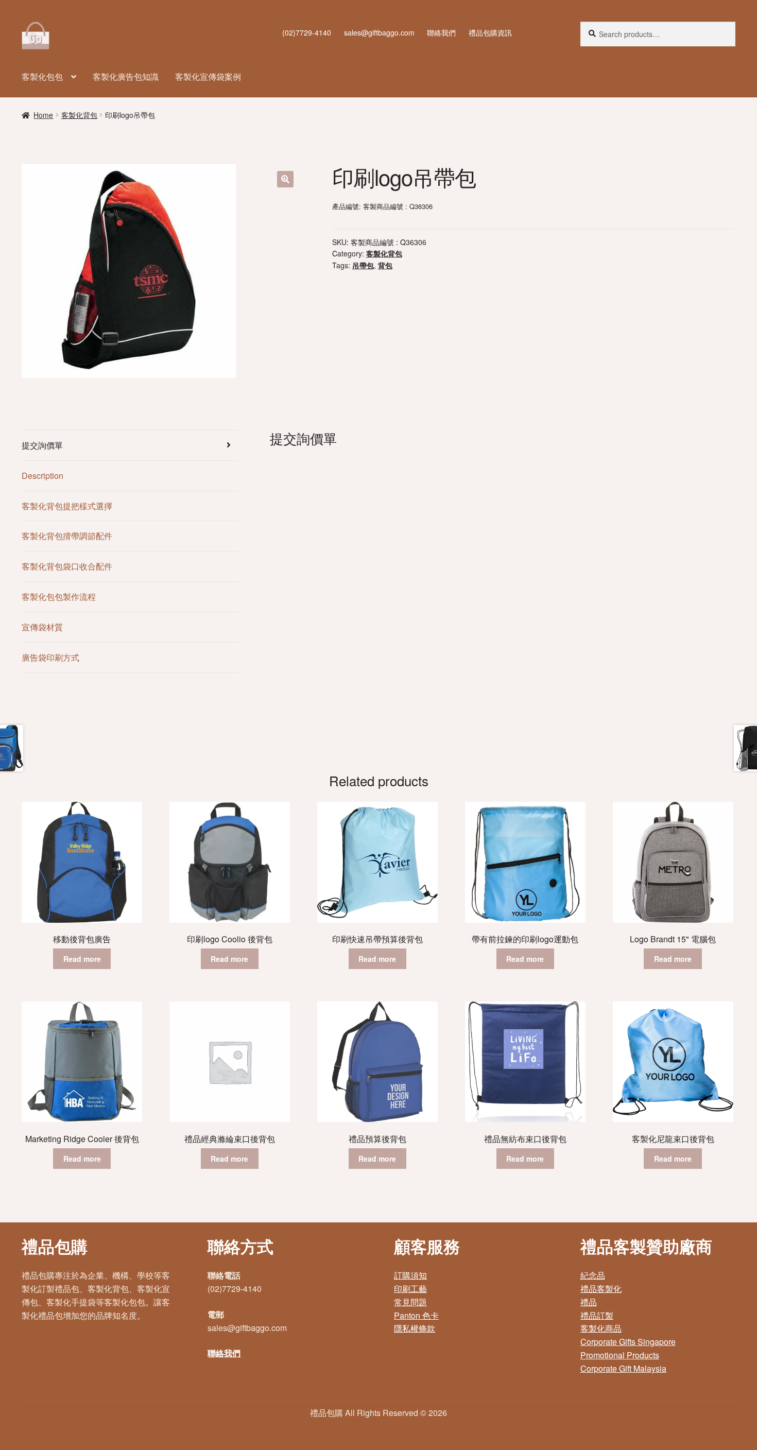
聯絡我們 (441, 32)
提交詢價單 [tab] (42, 445)
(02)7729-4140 (306, 32)
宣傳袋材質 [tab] (42, 627)
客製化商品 (601, 1328)
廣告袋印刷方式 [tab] (50, 657)
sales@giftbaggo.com (379, 32)
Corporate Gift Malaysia (623, 1368)
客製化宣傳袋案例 (208, 76)
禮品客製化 (601, 1288)
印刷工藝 (410, 1288)
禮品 (588, 1302)
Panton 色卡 (416, 1315)
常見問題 (410, 1302)
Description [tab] (42, 475)
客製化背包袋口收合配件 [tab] (67, 566)
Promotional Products (619, 1355)
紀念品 (592, 1275)
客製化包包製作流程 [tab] (59, 596)
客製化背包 (79, 115)
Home (43, 115)
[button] (285, 179)
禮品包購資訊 (490, 32)
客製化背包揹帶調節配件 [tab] (67, 536)
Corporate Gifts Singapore (628, 1342)
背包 (385, 265)
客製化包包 (42, 76)
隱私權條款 (414, 1328)
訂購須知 (410, 1275)
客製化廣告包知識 (126, 76)
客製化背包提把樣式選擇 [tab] (67, 506)
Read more (82, 959)
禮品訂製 (596, 1315)
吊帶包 (363, 265)
